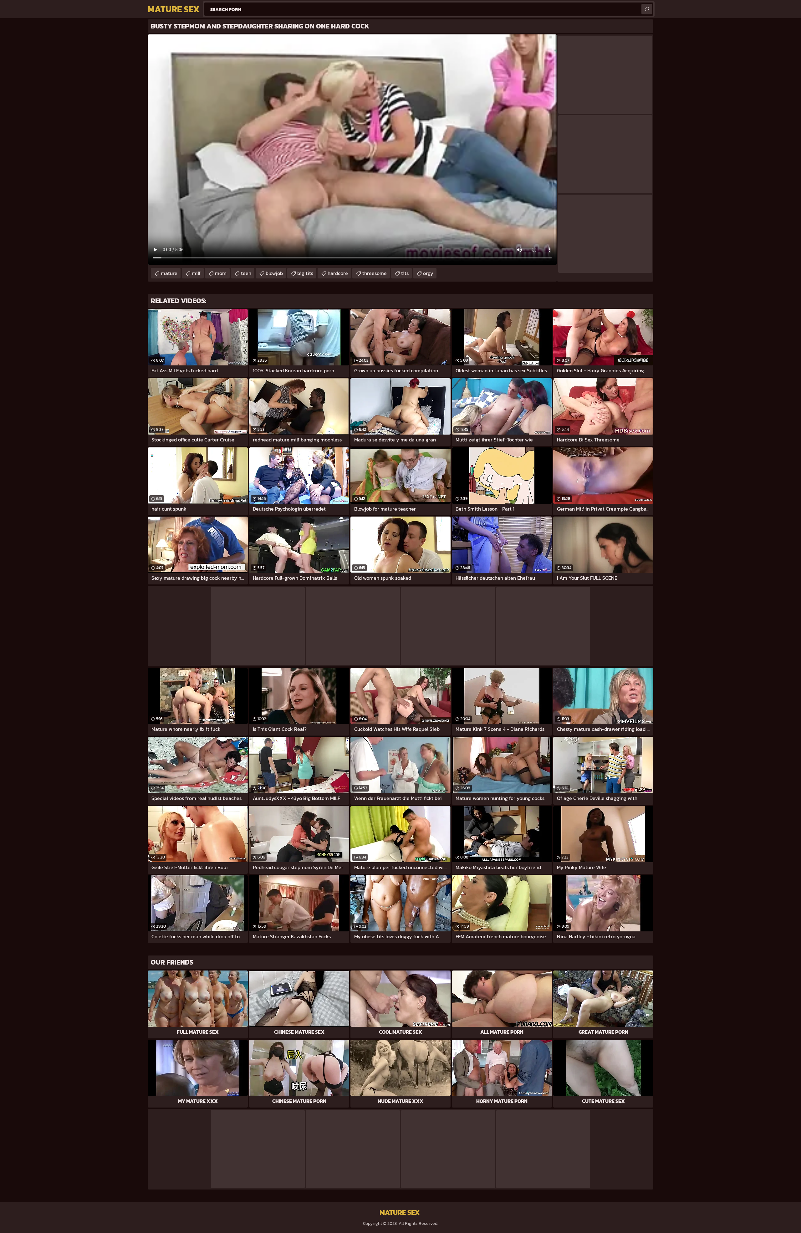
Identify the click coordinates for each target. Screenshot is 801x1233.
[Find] (646, 9)
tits (405, 273)
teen (246, 273)
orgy (428, 273)
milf (196, 273)
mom (221, 273)
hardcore (338, 273)
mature (169, 273)
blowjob (274, 273)
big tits (305, 273)
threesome (374, 273)
